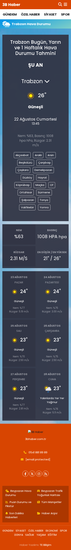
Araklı (38, 155)
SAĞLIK (29, 535)
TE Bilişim (45, 545)
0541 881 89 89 (38, 452)
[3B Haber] (35, 432)
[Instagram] (39, 474)
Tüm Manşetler (51, 502)
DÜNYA (18, 535)
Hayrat (42, 177)
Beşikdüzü (25, 162)
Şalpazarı (27, 200)
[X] (32, 474)
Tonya (44, 200)
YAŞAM (41, 535)
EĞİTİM (52, 535)
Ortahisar (25, 192)
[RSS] (46, 474)
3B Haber (11, 4)
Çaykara (23, 170)
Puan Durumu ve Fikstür (18, 504)
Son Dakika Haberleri (14, 515)
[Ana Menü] (65, 4)
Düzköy (27, 177)
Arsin (51, 155)
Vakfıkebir (27, 207)
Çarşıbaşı (44, 162)
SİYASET (50, 14)
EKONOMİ (52, 530)
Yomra (44, 207)
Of (51, 185)
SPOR (65, 14)
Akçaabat (22, 155)
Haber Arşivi (49, 513)
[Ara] (60, 4)
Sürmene (44, 192)
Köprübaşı (22, 185)
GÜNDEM (10, 14)
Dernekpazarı (43, 170)
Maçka (40, 185)
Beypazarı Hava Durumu (18, 493)
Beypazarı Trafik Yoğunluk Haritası (50, 493)
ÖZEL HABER (30, 14)
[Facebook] (25, 474)
